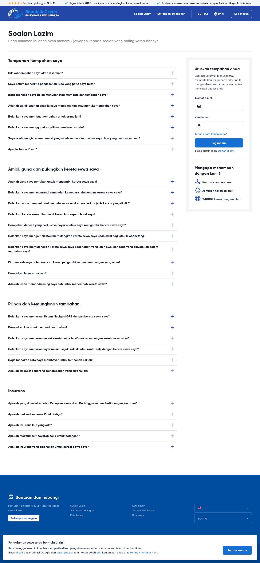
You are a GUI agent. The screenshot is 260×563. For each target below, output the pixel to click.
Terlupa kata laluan (143, 510)
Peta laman (76, 515)
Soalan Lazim (142, 14)
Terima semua (237, 550)
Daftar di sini (226, 150)
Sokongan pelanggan (171, 14)
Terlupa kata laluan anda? (211, 134)
